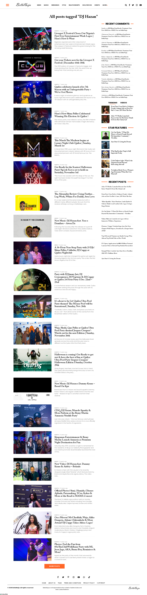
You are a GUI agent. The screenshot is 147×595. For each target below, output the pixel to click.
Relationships (74, 5)
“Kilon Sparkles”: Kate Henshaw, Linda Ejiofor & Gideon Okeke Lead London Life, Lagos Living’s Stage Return (117, 204)
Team (60, 583)
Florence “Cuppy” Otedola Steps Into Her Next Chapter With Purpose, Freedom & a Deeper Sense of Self (117, 228)
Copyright (101, 583)
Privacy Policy (89, 583)
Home (44, 583)
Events (97, 5)
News (39, 5)
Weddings (55, 5)
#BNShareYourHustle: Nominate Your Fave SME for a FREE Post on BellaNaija (116, 36)
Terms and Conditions (72, 583)
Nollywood (87, 5)
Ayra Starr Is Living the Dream (111, 258)
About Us (51, 583)
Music (46, 5)
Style (64, 5)
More (105, 5)
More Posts (54, 566)
